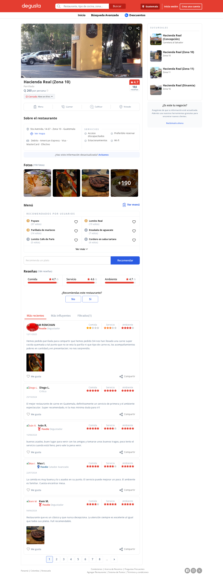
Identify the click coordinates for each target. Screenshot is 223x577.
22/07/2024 (31, 472)
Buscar (117, 6)
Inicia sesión (171, 6)
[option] (81, 57)
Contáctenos (96, 569)
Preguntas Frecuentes (134, 569)
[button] (38, 107)
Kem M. (44, 501)
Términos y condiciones (138, 572)
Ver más (81, 249)
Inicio (82, 15)
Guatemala (151, 6)
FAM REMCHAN (45, 325)
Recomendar (125, 260)
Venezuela (46, 570)
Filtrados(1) (85, 315)
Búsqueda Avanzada (105, 15)
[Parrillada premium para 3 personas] (35, 362)
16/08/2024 (31, 434)
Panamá (24, 570)
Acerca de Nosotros (113, 569)
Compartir (129, 376)
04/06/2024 (31, 510)
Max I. (41, 463)
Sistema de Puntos (116, 572)
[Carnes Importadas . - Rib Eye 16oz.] (35, 535)
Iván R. (42, 425)
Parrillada (29, 86)
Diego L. (44, 387)
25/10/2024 (31, 397)
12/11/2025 (31, 334)
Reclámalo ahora (174, 123)
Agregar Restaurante (96, 572)
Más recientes (35, 315)
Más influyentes (61, 315)
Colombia (35, 570)
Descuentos (135, 15)
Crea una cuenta (191, 6)
